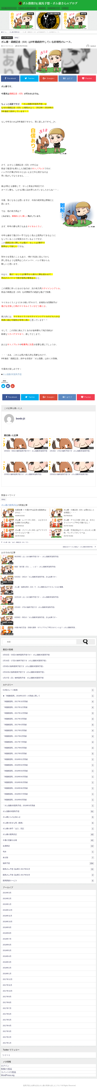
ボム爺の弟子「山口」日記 (48, 829)
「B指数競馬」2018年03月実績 (48, 771)
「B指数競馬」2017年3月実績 (48, 719)
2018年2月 (7, 968)
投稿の (6, 1069)
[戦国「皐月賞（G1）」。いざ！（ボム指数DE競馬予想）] (48, 570)
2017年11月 (7, 985)
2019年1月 (7, 904)
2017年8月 (7, 1002)
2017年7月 (7, 1008)
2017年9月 (7, 996)
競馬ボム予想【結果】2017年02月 (48, 875)
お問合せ (65, 8)
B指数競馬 (42, 8)
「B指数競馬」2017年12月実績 (48, 713)
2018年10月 (7, 921)
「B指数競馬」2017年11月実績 (48, 707)
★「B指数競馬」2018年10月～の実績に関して (48, 696)
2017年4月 (7, 1025)
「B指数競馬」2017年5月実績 (48, 730)
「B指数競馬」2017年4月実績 (48, 725)
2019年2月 (7, 898)
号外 (48, 852)
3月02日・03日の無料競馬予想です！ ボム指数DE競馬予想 (26, 655)
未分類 (48, 858)
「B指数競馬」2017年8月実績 (48, 748)
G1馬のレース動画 (48, 690)
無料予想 (48, 863)
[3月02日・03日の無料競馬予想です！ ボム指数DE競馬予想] (25, 449)
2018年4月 (7, 956)
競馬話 (16, 37)
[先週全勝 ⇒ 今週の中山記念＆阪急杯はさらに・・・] (24, 513)
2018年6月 (7, 945)
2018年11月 (7, 916)
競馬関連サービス (48, 881)
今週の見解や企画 (48, 840)
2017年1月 (7, 1043)
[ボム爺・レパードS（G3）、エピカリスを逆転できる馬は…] (24, 523)
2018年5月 (7, 950)
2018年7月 (7, 939)
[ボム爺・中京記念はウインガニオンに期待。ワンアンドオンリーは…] (72, 533)
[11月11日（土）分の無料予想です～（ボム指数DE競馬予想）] (48, 600)
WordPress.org (7, 1075)
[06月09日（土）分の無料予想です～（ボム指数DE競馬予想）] (48, 560)
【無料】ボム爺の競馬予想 (27, 8)
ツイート (6, 1055)
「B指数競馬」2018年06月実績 (48, 788)
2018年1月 (7, 973)
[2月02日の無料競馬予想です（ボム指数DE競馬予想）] (71, 473)
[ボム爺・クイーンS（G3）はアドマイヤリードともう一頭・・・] (24, 533)
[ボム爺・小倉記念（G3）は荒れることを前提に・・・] (72, 513)
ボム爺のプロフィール (9, 8)
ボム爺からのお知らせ (48, 817)
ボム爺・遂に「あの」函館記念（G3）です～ (16, 542)
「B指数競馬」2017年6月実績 (48, 736)
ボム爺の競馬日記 (7, 37)
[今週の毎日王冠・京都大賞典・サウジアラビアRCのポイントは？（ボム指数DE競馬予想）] (48, 631)
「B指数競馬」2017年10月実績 (48, 701)
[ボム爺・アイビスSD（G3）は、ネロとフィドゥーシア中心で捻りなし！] (72, 523)
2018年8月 (7, 933)
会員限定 (48, 846)
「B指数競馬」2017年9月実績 (48, 753)
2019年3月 (7, 893)
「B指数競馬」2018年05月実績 (48, 782)
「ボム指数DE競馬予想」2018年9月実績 (48, 805)
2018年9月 (7, 927)
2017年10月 (7, 991)
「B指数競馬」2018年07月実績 (48, 794)
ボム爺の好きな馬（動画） (48, 823)
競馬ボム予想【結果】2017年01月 (48, 869)
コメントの (8, 1072)
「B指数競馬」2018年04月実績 (48, 777)
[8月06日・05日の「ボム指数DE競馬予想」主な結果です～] (48, 620)
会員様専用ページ (53, 8)
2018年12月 (7, 910)
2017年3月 (7, 1031)
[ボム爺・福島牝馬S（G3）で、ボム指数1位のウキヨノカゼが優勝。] (48, 590)
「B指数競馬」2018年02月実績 (48, 765)
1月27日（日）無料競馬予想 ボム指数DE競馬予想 (23, 678)
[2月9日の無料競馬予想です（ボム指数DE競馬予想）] (25, 473)
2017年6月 (7, 1014)
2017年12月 (7, 979)
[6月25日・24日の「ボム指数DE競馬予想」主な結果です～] (48, 580)
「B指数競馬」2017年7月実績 (48, 742)
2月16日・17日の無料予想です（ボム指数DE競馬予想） (25, 660)
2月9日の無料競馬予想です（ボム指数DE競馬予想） (23, 666)
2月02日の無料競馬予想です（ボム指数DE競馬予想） (24, 672)
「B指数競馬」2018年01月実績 (48, 759)
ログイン (5, 1066)
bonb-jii (20, 418)
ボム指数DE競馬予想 (12, 374)
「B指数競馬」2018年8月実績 (48, 800)
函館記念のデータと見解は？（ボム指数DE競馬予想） (78, 546)
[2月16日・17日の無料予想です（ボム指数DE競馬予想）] (71, 449)
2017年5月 (7, 1020)
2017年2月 (7, 1037)
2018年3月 (7, 962)
